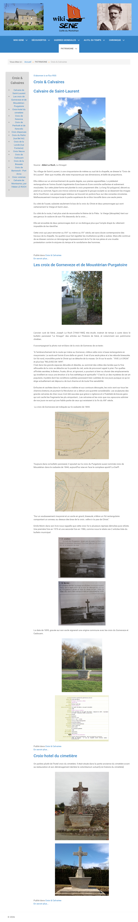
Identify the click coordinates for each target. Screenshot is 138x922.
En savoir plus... (41, 258)
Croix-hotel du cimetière (55, 755)
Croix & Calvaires (49, 82)
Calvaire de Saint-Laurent (56, 91)
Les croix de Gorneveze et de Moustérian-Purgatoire (80, 264)
